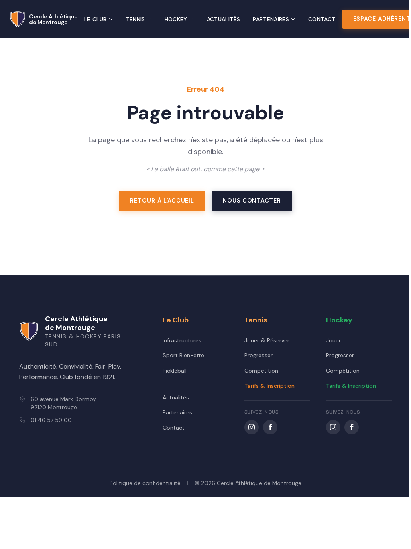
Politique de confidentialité (145, 483)
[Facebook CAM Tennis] (270, 427)
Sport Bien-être (183, 355)
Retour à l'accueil (162, 200)
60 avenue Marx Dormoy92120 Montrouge (63, 403)
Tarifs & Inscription (269, 385)
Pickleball (175, 370)
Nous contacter (252, 200)
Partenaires (271, 19)
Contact (321, 19)
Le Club (95, 19)
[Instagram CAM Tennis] (251, 427)
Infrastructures (182, 340)
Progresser (258, 355)
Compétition (261, 370)
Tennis (135, 19)
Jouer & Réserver (266, 340)
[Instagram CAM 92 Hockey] (333, 427)
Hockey (176, 19)
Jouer (333, 340)
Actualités (223, 19)
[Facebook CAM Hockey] (351, 427)
